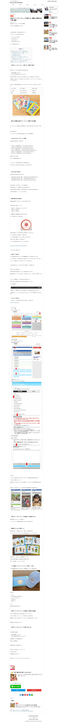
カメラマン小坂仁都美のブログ (33, 717)
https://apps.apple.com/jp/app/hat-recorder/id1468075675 (18, 245)
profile (35, 4)
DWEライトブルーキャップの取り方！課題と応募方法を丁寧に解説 (53, 41)
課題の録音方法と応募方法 (16, 55)
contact (42, 4)
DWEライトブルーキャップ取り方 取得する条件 (19, 50)
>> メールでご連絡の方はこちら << (15, 683)
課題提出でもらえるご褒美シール (17, 58)
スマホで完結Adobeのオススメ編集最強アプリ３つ (53, 18)
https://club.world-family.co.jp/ (14, 302)
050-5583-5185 (52, 1)
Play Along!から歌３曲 (16, 54)
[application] (26, 288)
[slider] (40, 287)
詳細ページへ (18, 690)
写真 (20, 4)
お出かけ (27, 4)
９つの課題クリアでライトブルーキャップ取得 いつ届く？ (21, 59)
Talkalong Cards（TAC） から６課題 (18, 53)
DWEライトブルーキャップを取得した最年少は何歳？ (19, 60)
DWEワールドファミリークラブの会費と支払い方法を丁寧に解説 (53, 33)
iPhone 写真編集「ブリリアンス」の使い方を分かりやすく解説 (53, 25)
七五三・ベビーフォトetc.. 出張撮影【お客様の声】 (53, 49)
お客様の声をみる (34, 690)
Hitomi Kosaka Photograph (16, 2)
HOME (13, 4)
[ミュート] (37, 287)
